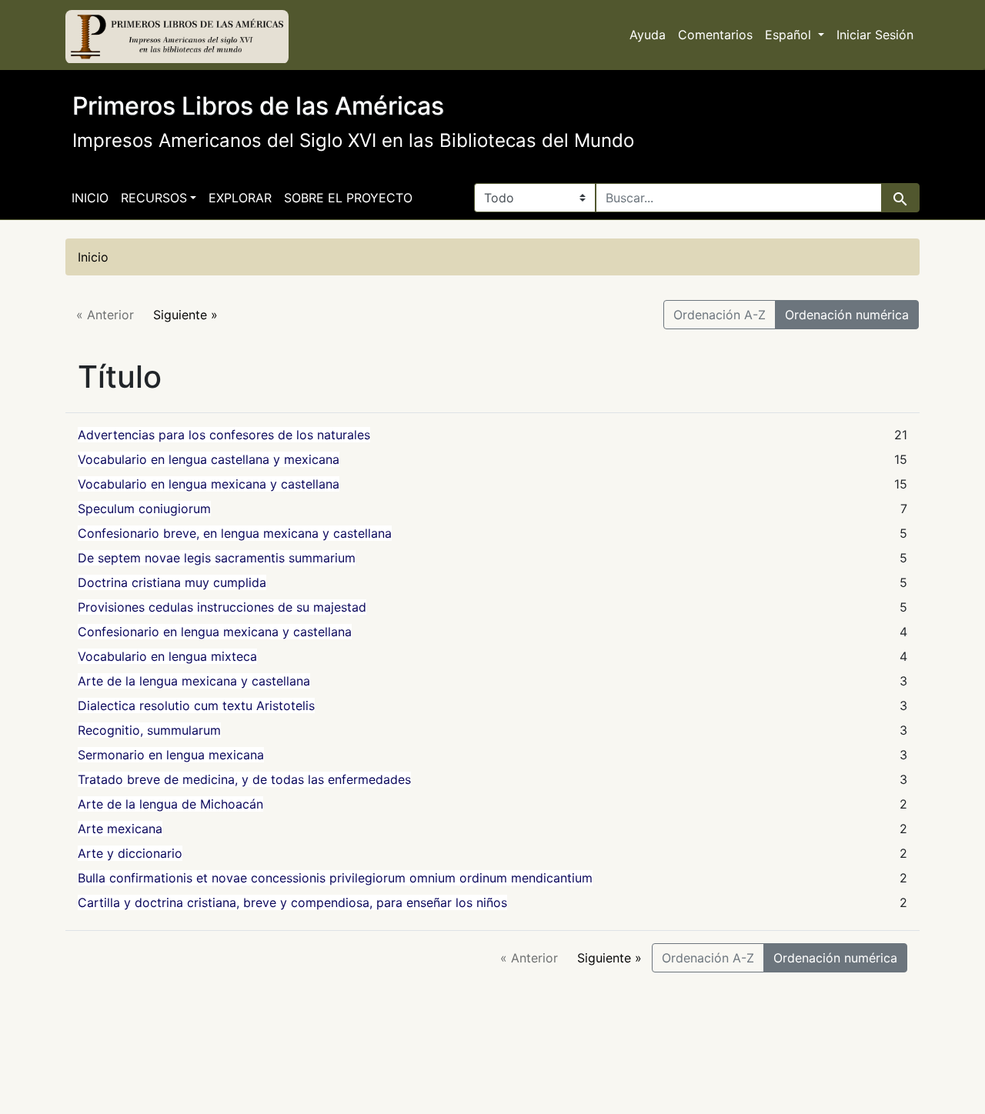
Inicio (90, 197)
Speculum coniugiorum (144, 508)
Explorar (240, 197)
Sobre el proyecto (348, 197)
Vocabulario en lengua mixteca (167, 656)
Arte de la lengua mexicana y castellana (194, 681)
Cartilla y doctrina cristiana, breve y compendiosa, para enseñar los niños (292, 902)
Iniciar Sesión (874, 34)
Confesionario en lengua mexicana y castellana (215, 631)
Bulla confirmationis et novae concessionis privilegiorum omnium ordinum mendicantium (335, 878)
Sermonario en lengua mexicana (171, 754)
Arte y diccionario (130, 853)
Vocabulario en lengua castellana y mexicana (208, 459)
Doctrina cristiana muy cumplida (172, 582)
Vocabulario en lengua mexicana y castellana (208, 484)
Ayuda (647, 34)
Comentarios (715, 34)
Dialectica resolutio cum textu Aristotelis (196, 705)
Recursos (154, 197)
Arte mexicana (120, 828)
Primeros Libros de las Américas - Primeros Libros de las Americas (177, 37)
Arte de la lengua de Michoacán (170, 804)
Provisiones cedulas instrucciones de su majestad (222, 607)
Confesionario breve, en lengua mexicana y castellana (235, 533)
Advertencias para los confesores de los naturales (224, 434)
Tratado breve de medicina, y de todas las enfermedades (244, 779)
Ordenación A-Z (719, 314)
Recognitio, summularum (149, 730)
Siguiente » (185, 314)
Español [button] (790, 34)
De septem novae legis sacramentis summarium (217, 557)
